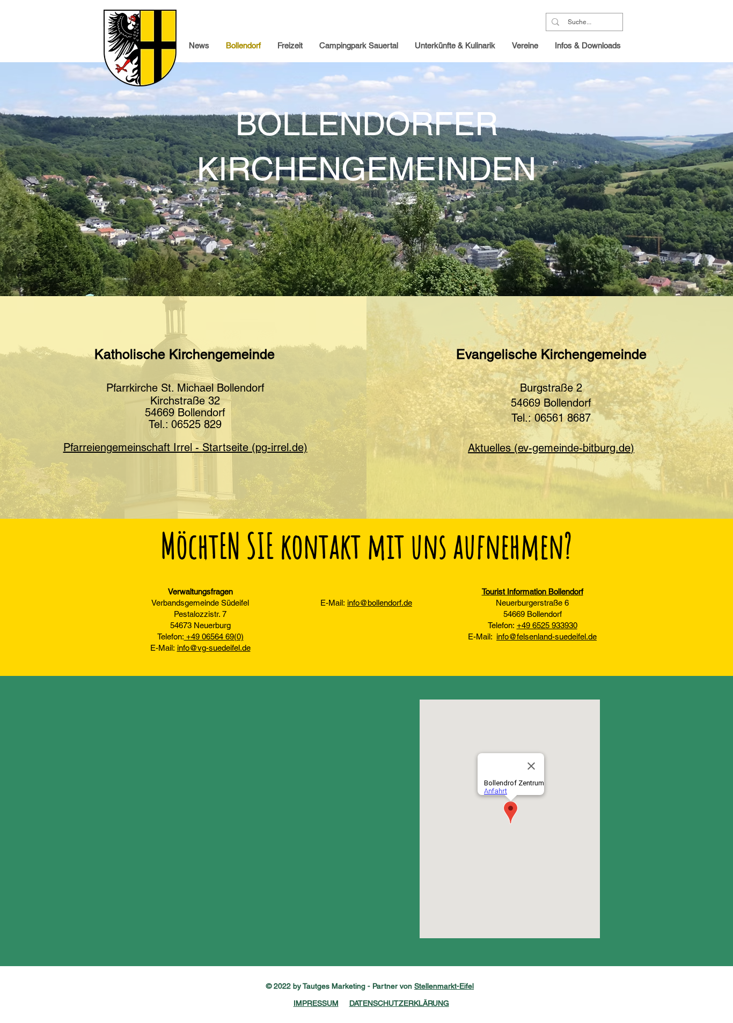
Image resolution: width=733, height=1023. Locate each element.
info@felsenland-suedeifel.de (546, 636)
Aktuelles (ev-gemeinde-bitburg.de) (551, 447)
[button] (588, 45)
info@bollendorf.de (379, 602)
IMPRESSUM (316, 1003)
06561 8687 (562, 417)
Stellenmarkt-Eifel (444, 986)
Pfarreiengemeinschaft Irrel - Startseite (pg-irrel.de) (185, 447)
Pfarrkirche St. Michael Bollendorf (185, 387)
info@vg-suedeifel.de (214, 647)
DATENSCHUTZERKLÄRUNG (399, 1003)
